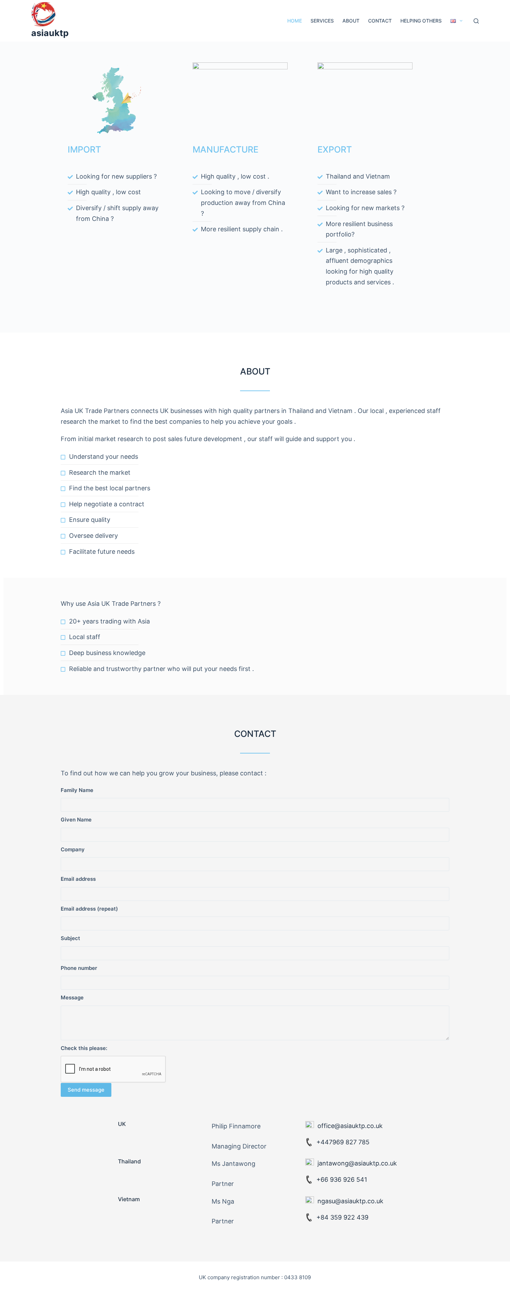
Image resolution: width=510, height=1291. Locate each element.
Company (73, 849)
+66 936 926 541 (341, 1179)
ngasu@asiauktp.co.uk (350, 1201)
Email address (78, 879)
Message (72, 997)
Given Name (76, 819)
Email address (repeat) (89, 908)
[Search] (476, 21)
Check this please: (84, 1048)
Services (322, 21)
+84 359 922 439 (342, 1217)
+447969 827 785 (342, 1142)
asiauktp (50, 33)
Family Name (77, 790)
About (350, 21)
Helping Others (421, 21)
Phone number (79, 968)
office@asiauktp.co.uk (350, 1125)
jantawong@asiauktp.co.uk (357, 1163)
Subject (70, 938)
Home (294, 21)
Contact (380, 21)
